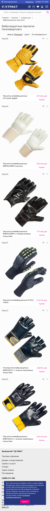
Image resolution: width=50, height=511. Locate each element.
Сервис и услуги (9, 464)
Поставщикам (7, 473)
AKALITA (5, 507)
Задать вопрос (8, 470)
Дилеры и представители (12, 460)
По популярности (39, 34)
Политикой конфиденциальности (18, 496)
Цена (27, 34)
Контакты (29, 2)
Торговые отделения (10, 456)
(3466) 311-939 (41, 2)
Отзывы (5, 467)
